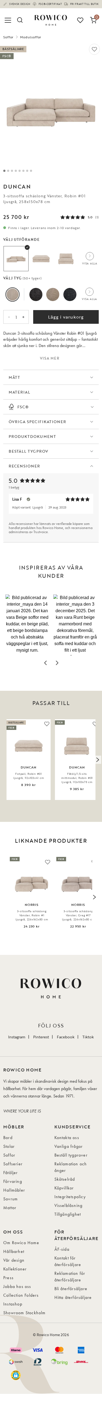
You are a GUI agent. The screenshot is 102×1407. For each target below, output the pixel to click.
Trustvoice (40, 531)
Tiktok (88, 1037)
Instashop (12, 1304)
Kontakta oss (66, 1137)
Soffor (8, 36)
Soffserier (13, 1164)
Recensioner (24, 466)
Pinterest (41, 1037)
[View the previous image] (5, 760)
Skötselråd (64, 1179)
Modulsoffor (30, 36)
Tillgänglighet (67, 1214)
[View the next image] (97, 760)
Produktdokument (32, 436)
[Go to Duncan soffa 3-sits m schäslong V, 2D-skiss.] (31, 171)
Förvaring (12, 1181)
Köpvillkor (64, 1188)
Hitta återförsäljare (73, 1297)
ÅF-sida (61, 1249)
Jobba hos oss (17, 1286)
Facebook (66, 1037)
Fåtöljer (10, 1172)
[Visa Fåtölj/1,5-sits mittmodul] (66, 259)
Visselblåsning (68, 1205)
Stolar (9, 1146)
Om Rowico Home (21, 1243)
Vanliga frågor (68, 1146)
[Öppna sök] (19, 20)
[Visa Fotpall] (41, 259)
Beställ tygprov (28, 451)
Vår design (13, 1260)
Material (19, 392)
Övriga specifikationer (37, 421)
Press (8, 1278)
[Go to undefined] (16, 171)
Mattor (9, 1207)
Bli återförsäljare (71, 1289)
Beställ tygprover (71, 1155)
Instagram (16, 1037)
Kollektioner (15, 1269)
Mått (14, 377)
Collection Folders (21, 1295)
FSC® (23, 407)
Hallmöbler (14, 1190)
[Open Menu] (8, 20)
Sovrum (10, 1199)
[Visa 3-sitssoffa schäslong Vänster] (16, 259)
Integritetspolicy (70, 1197)
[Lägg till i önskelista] (94, 49)
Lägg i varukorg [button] (66, 317)
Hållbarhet (13, 1251)
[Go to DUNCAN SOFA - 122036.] (8, 171)
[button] (27, 625)
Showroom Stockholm (24, 1313)
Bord (8, 1137)
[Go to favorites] (80, 20)
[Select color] (12, 294)
